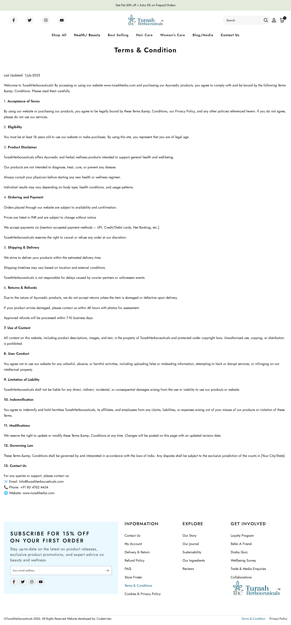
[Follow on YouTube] (62, 20)
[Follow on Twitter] (29, 20)
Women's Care (172, 35)
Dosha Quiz (239, 552)
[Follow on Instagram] (46, 20)
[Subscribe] (105, 570)
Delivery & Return (137, 552)
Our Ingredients (194, 560)
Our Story (189, 535)
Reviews (188, 568)
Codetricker (104, 618)
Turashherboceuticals (19, 618)
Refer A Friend (241, 543)
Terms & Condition (253, 618)
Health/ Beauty (87, 35)
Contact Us (230, 35)
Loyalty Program (242, 535)
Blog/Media (203, 35)
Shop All (59, 35)
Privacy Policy (278, 618)
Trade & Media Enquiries (248, 568)
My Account (133, 543)
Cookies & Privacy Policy (143, 593)
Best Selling (118, 35)
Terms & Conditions (138, 585)
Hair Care (144, 35)
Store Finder (133, 577)
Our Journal (191, 543)
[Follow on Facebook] (13, 20)
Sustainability (192, 552)
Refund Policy (134, 560)
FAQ (128, 568)
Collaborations (241, 577)
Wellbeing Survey (243, 560)
